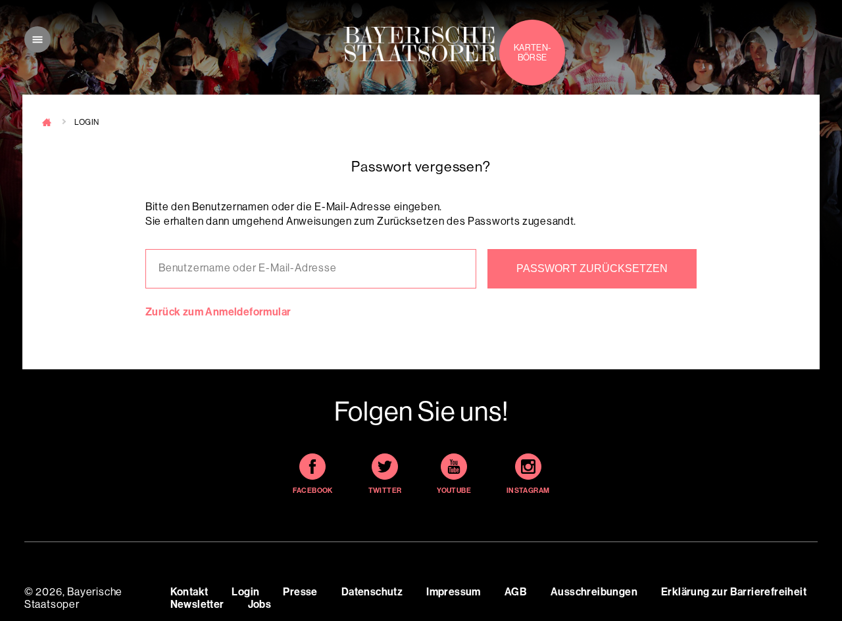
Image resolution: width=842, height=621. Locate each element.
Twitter (385, 490)
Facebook (313, 490)
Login (245, 592)
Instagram (528, 490)
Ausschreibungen (594, 592)
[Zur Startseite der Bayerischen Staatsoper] (419, 44)
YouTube (454, 490)
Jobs (260, 604)
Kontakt (189, 592)
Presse (300, 592)
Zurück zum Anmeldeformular (218, 312)
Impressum (453, 592)
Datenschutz (372, 592)
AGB (516, 592)
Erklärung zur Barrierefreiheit (733, 592)
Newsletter (197, 604)
